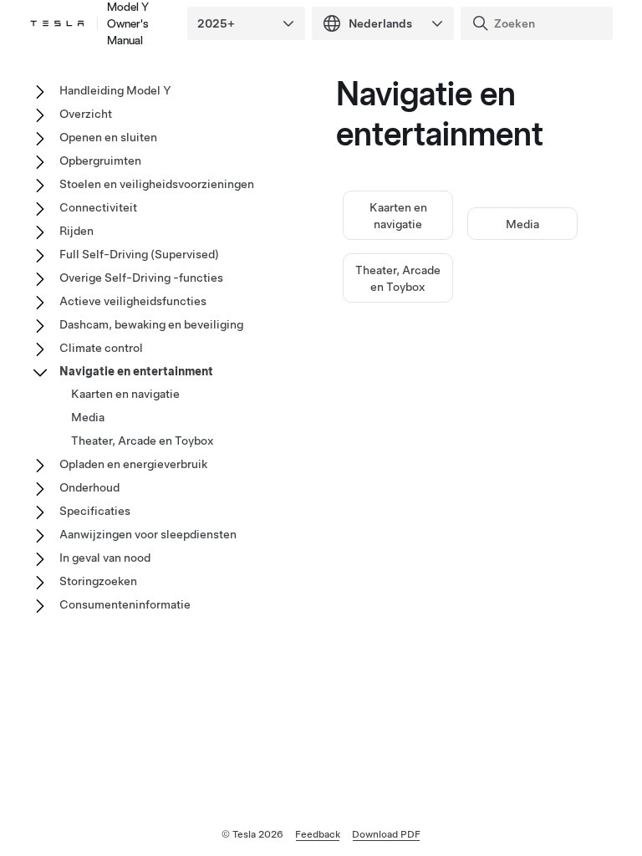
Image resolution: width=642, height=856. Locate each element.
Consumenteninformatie (125, 604)
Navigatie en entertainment (136, 371)
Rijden (76, 230)
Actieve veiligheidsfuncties (132, 301)
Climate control (101, 347)
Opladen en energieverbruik (133, 464)
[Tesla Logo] (57, 23)
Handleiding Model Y (115, 90)
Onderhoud (89, 487)
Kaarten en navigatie (125, 393)
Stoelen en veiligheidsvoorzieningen (156, 184)
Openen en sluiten (108, 137)
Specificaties (94, 510)
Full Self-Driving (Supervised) (139, 254)
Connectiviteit (98, 207)
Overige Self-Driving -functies (141, 277)
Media (522, 224)
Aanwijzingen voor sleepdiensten (148, 534)
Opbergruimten (100, 160)
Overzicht (85, 113)
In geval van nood (104, 557)
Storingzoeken (98, 581)
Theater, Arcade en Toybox (142, 440)
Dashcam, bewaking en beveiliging (151, 324)
